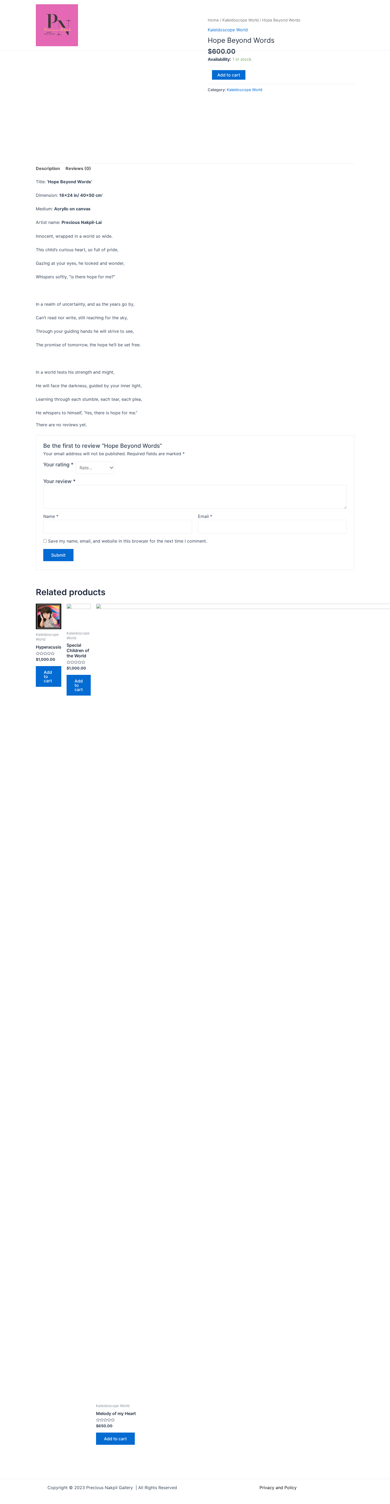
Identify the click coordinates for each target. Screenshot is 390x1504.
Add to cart (228, 75)
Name (50, 516)
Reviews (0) (78, 168)
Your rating (58, 464)
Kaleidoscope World (244, 89)
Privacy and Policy (278, 1487)
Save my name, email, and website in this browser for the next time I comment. (127, 541)
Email (205, 516)
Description (48, 168)
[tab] (48, 168)
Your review (59, 481)
